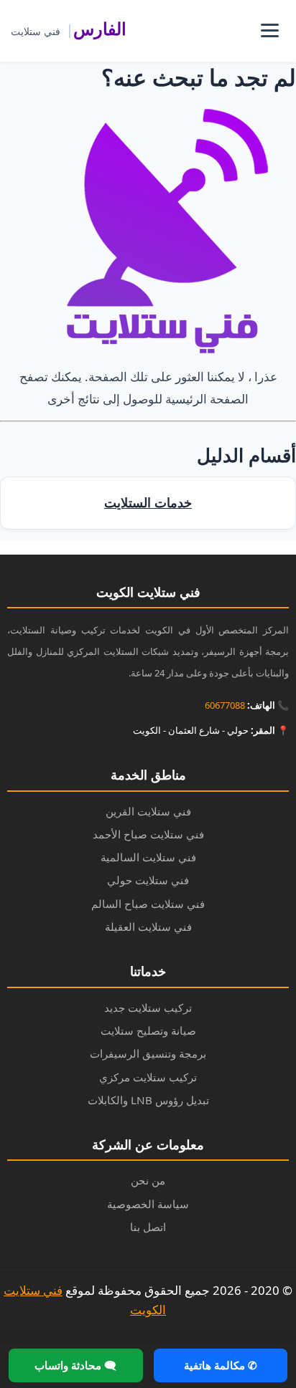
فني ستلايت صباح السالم (148, 903)
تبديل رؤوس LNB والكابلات (148, 1100)
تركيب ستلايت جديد (148, 1007)
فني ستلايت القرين (148, 811)
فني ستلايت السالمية (148, 857)
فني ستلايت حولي (148, 880)
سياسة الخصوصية (148, 1204)
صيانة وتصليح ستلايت (148, 1030)
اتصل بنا (148, 1227)
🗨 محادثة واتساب (75, 1365)
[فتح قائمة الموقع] (269, 31)
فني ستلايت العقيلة (148, 926)
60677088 (225, 705)
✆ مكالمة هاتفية (220, 1365)
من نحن (148, 1180)
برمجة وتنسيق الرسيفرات (148, 1053)
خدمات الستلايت (148, 502)
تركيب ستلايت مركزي (148, 1077)
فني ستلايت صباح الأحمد (148, 834)
